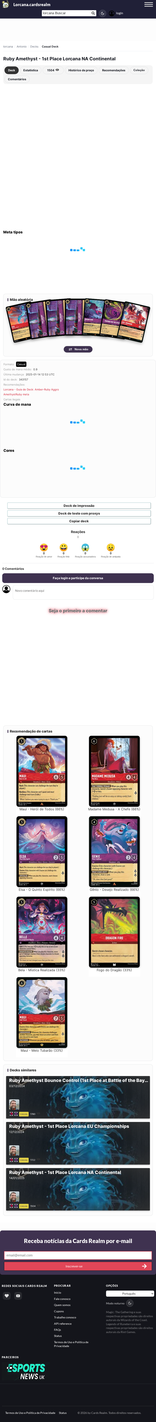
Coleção (139, 70)
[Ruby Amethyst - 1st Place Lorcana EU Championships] (14, 1160)
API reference (63, 1323)
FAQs (57, 1329)
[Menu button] (148, 8)
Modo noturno (115, 1303)
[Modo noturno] (102, 13)
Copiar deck (79, 521)
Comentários (17, 79)
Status (58, 1335)
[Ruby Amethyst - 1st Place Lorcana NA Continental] (14, 1206)
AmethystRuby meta (16, 394)
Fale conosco (62, 1299)
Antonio (22, 46)
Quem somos (62, 1305)
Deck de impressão (79, 506)
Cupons (59, 1311)
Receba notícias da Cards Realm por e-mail (78, 1240)
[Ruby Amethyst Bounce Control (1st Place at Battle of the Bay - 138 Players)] (14, 1114)
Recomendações (113, 70)
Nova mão (81, 349)
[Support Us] (7, 1296)
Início (57, 1292)
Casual (21, 364)
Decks (34, 46)
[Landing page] (5, 4)
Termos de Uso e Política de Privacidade (30, 1412)
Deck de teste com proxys (79, 513)
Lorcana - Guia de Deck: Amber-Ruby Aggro (31, 389)
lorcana (8, 46)
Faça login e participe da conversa (78, 578)
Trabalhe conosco (65, 1317)
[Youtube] (18, 1296)
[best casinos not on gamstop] (26, 1370)
